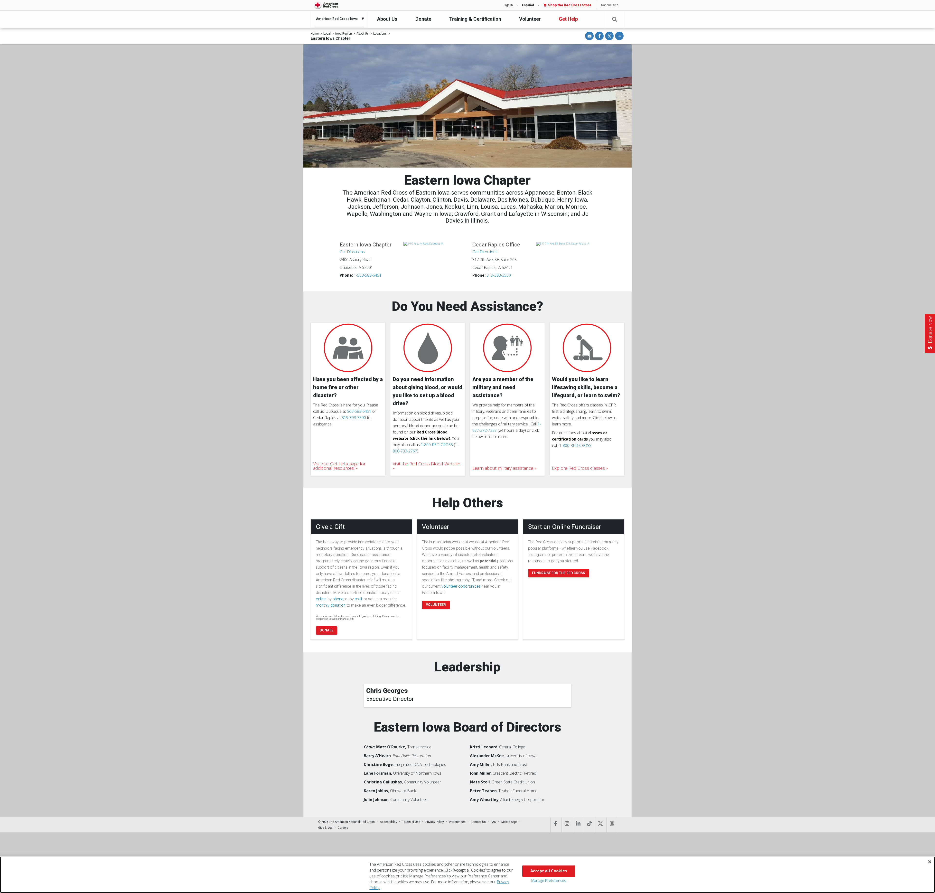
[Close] (929, 861)
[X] (600, 824)
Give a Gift (330, 526)
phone (338, 599)
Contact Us (478, 822)
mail (358, 599)
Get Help (568, 19)
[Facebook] (555, 824)
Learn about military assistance (502, 468)
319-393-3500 (498, 275)
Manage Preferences (548, 880)
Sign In (508, 5)
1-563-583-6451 (368, 275)
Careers (343, 827)
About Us (387, 19)
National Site (609, 5)
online (321, 599)
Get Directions (352, 251)
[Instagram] (566, 824)
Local (327, 33)
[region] (467, 874)
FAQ (493, 822)
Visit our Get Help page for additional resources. (339, 465)
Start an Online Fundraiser (564, 526)
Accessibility (388, 822)
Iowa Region (343, 33)
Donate (423, 19)
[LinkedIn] (578, 824)
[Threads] (611, 824)
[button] (614, 19)
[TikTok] (589, 824)
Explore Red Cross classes (578, 468)
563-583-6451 (359, 411)
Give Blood (325, 827)
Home (315, 33)
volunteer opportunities (461, 586)
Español (528, 5)
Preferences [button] (457, 822)
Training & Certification (475, 19)
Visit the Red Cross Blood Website (426, 464)
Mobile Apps (509, 822)
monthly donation (331, 605)
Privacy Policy (434, 822)
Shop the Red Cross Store (569, 5)
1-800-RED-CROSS (437, 444)
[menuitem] (338, 18)
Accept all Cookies (548, 871)
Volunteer (530, 19)
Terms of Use (411, 822)
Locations (380, 33)
